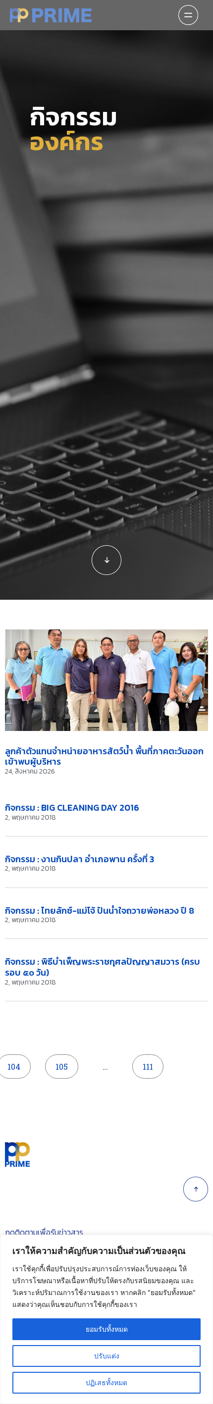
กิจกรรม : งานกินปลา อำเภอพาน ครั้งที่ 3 (79, 859)
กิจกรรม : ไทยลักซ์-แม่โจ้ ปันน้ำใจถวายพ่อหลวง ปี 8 (99, 910)
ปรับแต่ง (106, 1356)
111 (151, 1063)
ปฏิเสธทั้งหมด (106, 1382)
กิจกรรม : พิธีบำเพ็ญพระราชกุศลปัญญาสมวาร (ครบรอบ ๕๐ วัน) (102, 967)
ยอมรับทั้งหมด (107, 1329)
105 (64, 1063)
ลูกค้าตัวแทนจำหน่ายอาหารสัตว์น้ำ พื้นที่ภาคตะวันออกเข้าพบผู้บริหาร (104, 756)
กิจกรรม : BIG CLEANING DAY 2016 (72, 807)
